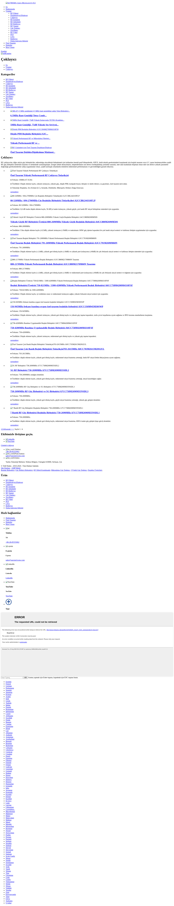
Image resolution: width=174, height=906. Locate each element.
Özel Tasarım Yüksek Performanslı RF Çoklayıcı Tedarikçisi (39, 175)
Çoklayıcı (14, 18)
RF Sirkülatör (15, 22)
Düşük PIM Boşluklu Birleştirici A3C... (29, 134)
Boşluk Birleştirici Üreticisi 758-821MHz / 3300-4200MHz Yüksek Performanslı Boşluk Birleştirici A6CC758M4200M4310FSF (71, 285)
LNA (12, 37)
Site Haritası (5, 468)
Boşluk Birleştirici (7, 470)
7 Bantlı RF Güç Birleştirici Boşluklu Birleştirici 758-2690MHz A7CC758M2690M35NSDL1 (55, 412)
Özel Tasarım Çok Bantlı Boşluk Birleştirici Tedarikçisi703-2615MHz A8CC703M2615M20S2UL (57, 349)
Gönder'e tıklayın (7, 445)
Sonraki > (8, 429)
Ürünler (8, 11)
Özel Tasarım (11, 43)
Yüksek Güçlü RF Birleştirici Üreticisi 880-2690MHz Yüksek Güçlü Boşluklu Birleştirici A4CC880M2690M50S (64, 222)
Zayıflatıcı (14, 30)
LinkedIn (9, 578)
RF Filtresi (14, 13)
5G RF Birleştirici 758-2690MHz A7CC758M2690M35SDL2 (39, 370)
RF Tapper (14, 26)
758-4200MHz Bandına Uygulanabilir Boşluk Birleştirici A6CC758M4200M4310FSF (51, 328)
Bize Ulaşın (10, 47)
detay (17, 192)
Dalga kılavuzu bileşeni (19, 41)
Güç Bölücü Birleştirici (24, 470)
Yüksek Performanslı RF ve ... (25, 143)
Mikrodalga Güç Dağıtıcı (60, 470)
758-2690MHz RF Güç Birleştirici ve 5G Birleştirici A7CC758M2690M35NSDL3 (49, 391)
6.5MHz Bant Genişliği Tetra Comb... (28, 115)
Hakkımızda (10, 9)
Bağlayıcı (14, 39)
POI (11, 35)
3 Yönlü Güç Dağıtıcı (79, 470)
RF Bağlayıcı (15, 24)
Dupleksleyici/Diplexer (19, 15)
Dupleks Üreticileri (95, 470)
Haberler (9, 45)
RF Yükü (13, 32)
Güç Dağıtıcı (15, 28)
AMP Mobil (15, 468)
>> (13, 429)
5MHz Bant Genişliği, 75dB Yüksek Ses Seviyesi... (34, 125)
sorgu (12, 192)
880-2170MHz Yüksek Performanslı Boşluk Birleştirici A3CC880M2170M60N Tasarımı (52, 264)
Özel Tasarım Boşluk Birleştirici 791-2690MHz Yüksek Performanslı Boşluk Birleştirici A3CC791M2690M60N (63, 243)
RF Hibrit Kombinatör (42, 470)
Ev (7, 7)
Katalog (8, 53)
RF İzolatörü (15, 20)
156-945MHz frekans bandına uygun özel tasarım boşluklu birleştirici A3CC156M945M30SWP (56, 306)
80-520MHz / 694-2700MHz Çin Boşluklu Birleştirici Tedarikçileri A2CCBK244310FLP (53, 200)
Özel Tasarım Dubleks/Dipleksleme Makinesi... (32, 152)
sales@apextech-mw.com (15, 456)
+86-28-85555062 (12, 452)
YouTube (9, 596)
